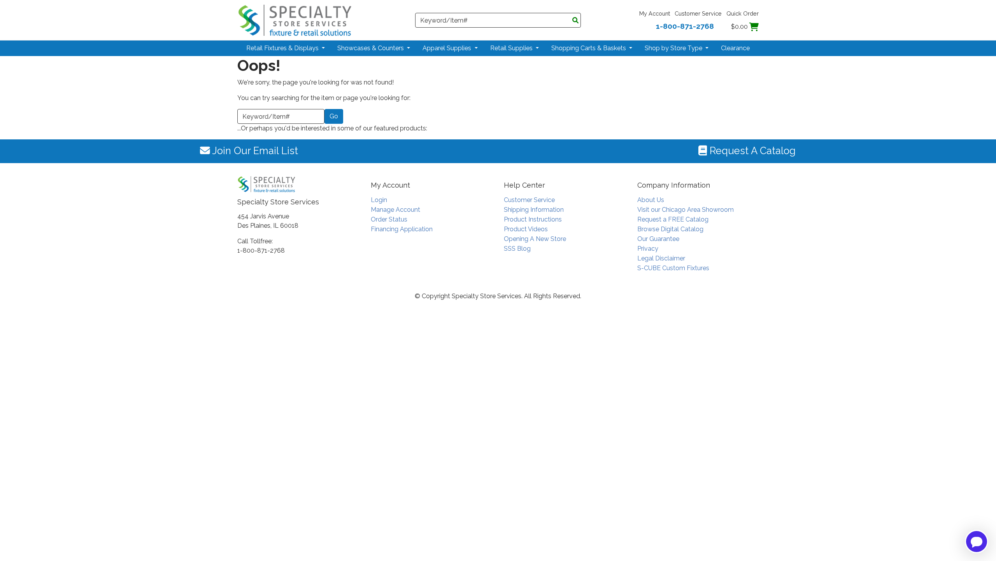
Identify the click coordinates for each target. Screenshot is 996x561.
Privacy (647, 248)
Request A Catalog (751, 151)
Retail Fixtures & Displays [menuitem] (283, 48)
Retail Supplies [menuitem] (512, 48)
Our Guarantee (658, 239)
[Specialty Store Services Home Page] (294, 19)
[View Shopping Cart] (754, 26)
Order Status (389, 219)
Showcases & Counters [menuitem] (371, 48)
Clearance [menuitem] (735, 48)
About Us (650, 200)
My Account (654, 13)
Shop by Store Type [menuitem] (674, 48)
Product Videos (526, 229)
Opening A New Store (535, 239)
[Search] (575, 21)
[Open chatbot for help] (976, 541)
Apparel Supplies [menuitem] (448, 48)
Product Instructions (533, 219)
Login (379, 200)
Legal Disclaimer (661, 258)
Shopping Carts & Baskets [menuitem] (589, 48)
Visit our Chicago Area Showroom (685, 209)
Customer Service (698, 13)
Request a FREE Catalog (672, 219)
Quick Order (742, 13)
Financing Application (402, 229)
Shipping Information (534, 209)
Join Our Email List (254, 151)
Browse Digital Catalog (670, 229)
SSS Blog (517, 248)
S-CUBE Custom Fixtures (673, 268)
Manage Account (395, 209)
